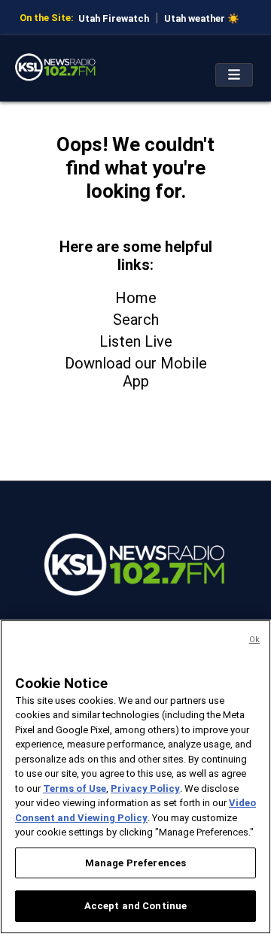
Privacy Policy (145, 788)
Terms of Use (74, 788)
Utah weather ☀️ (201, 18)
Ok (254, 639)
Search (136, 320)
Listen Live (135, 341)
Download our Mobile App (136, 372)
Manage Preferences (135, 863)
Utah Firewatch (113, 18)
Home (136, 298)
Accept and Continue (135, 905)
